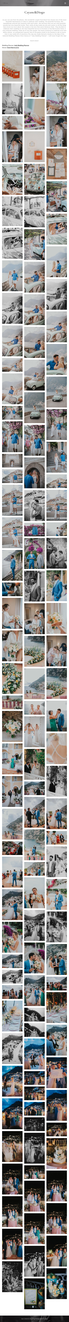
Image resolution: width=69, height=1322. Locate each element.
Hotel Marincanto (13, 48)
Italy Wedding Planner (21, 45)
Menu (65, 3)
